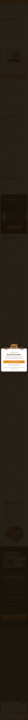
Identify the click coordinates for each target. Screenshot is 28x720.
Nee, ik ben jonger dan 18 (14, 364)
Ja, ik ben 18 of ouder (14, 361)
